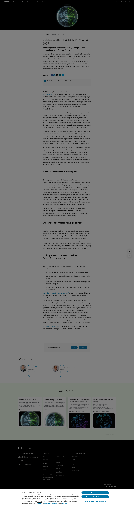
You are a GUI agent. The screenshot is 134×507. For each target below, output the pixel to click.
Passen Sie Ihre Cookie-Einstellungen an (95, 501)
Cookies (39, 503)
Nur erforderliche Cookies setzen (95, 497)
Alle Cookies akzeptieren (95, 493)
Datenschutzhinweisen (50, 503)
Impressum (65, 503)
